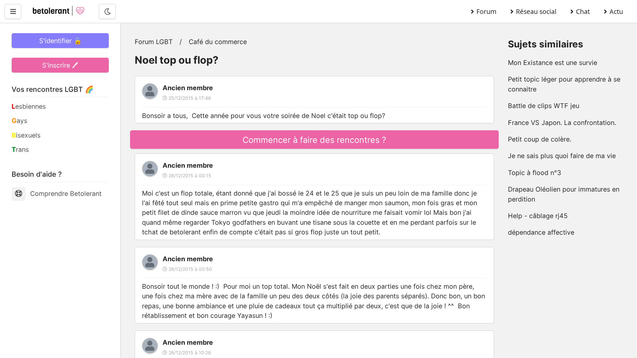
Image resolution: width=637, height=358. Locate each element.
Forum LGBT (154, 42)
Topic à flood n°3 (534, 173)
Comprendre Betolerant (66, 194)
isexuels (26, 135)
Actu (616, 11)
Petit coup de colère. (539, 139)
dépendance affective (541, 232)
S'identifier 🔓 (60, 41)
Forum (486, 11)
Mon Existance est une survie (552, 63)
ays (19, 121)
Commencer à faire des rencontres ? (314, 140)
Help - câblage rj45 (538, 216)
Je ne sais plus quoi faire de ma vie (562, 156)
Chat (583, 11)
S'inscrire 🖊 (60, 65)
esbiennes (29, 106)
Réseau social (536, 11)
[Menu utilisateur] (13, 11)
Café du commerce (218, 42)
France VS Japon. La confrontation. (562, 123)
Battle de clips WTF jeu (543, 106)
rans (20, 149)
